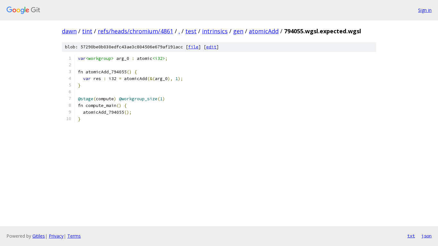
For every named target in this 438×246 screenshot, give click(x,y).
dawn (69, 31)
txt (411, 236)
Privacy (56, 236)
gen (238, 31)
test (191, 31)
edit (211, 47)
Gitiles (38, 236)
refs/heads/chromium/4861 (135, 31)
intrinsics (215, 31)
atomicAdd (264, 31)
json (426, 236)
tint (87, 31)
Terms (74, 236)
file (193, 47)
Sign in (425, 10)
